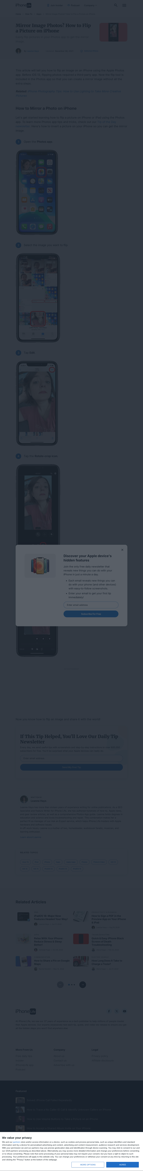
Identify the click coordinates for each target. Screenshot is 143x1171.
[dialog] (71, 1151)
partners (16, 1142)
